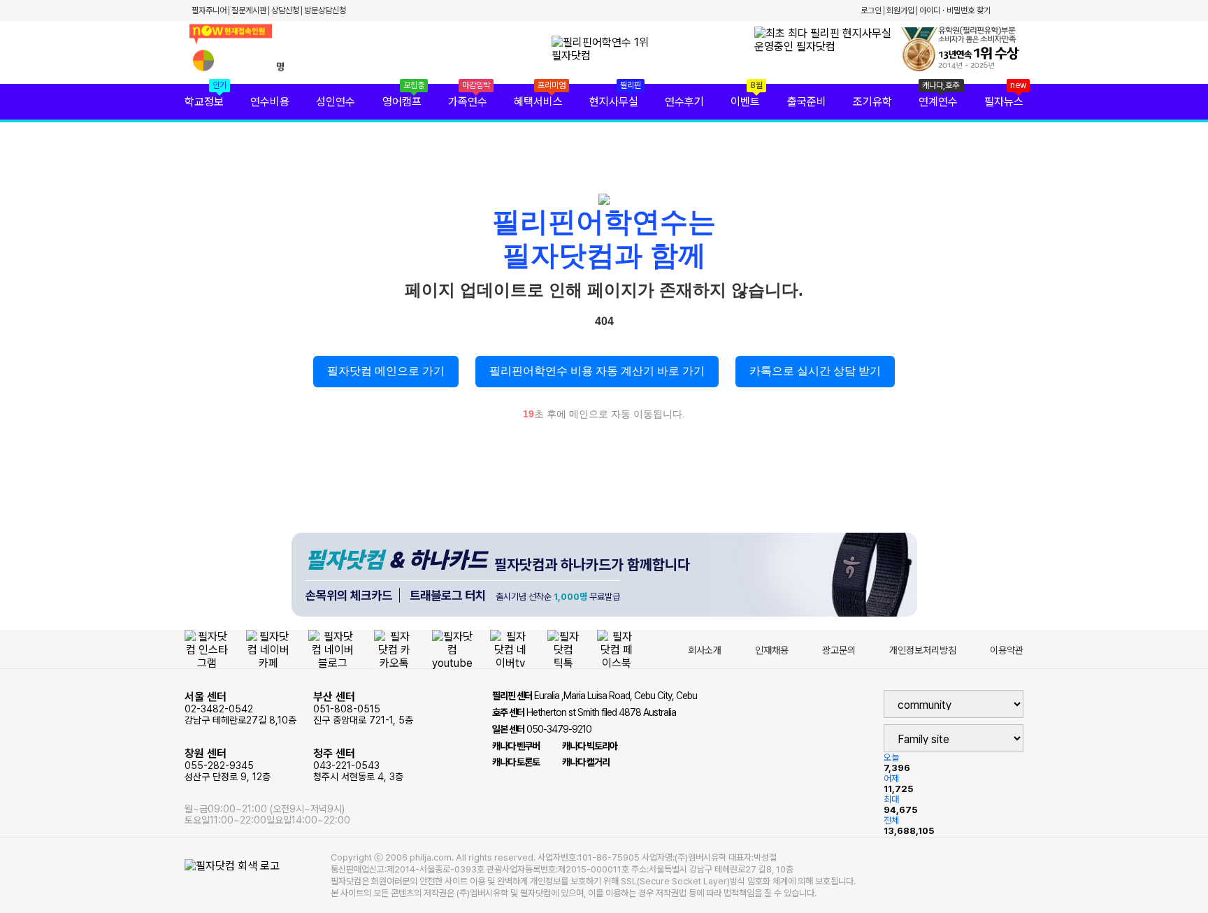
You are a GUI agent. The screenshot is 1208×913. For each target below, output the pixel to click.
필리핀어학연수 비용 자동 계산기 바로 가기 (597, 371)
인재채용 (772, 650)
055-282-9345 (228, 764)
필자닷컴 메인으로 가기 (386, 371)
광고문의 (839, 650)
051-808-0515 (363, 708)
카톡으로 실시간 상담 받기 (815, 371)
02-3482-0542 (240, 708)
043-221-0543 (358, 764)
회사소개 (704, 650)
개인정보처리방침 (922, 650)
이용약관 (1006, 650)
